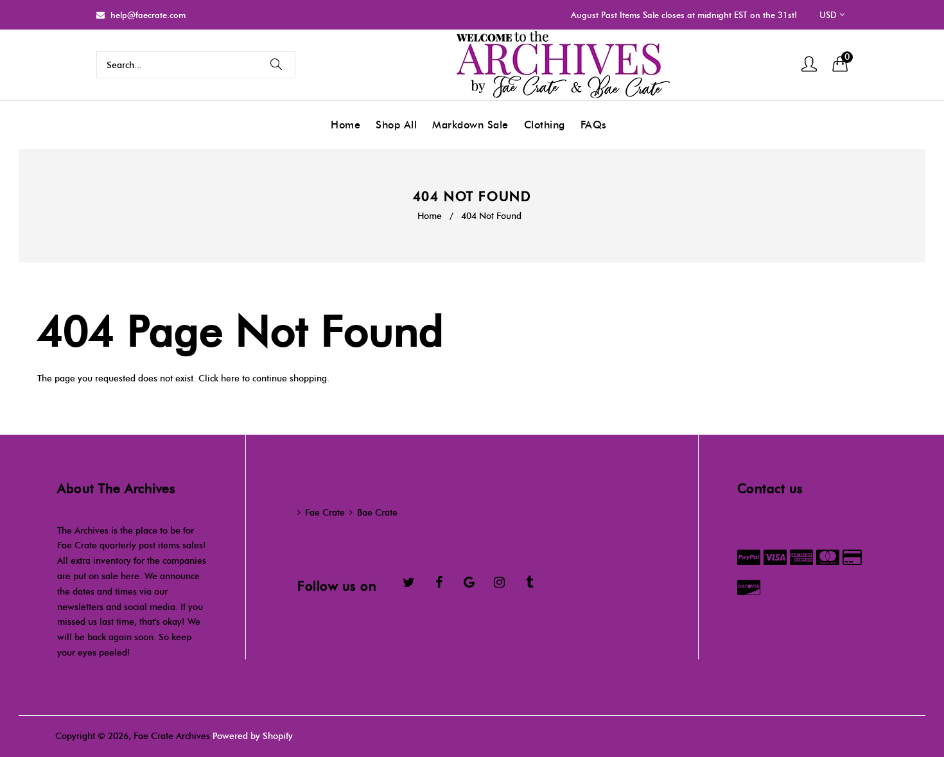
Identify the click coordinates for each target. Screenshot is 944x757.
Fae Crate (325, 512)
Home (429, 216)
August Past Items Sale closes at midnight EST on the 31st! (684, 15)
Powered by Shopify (253, 736)
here (230, 378)
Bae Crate (377, 512)
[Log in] (809, 65)
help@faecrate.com (148, 15)
